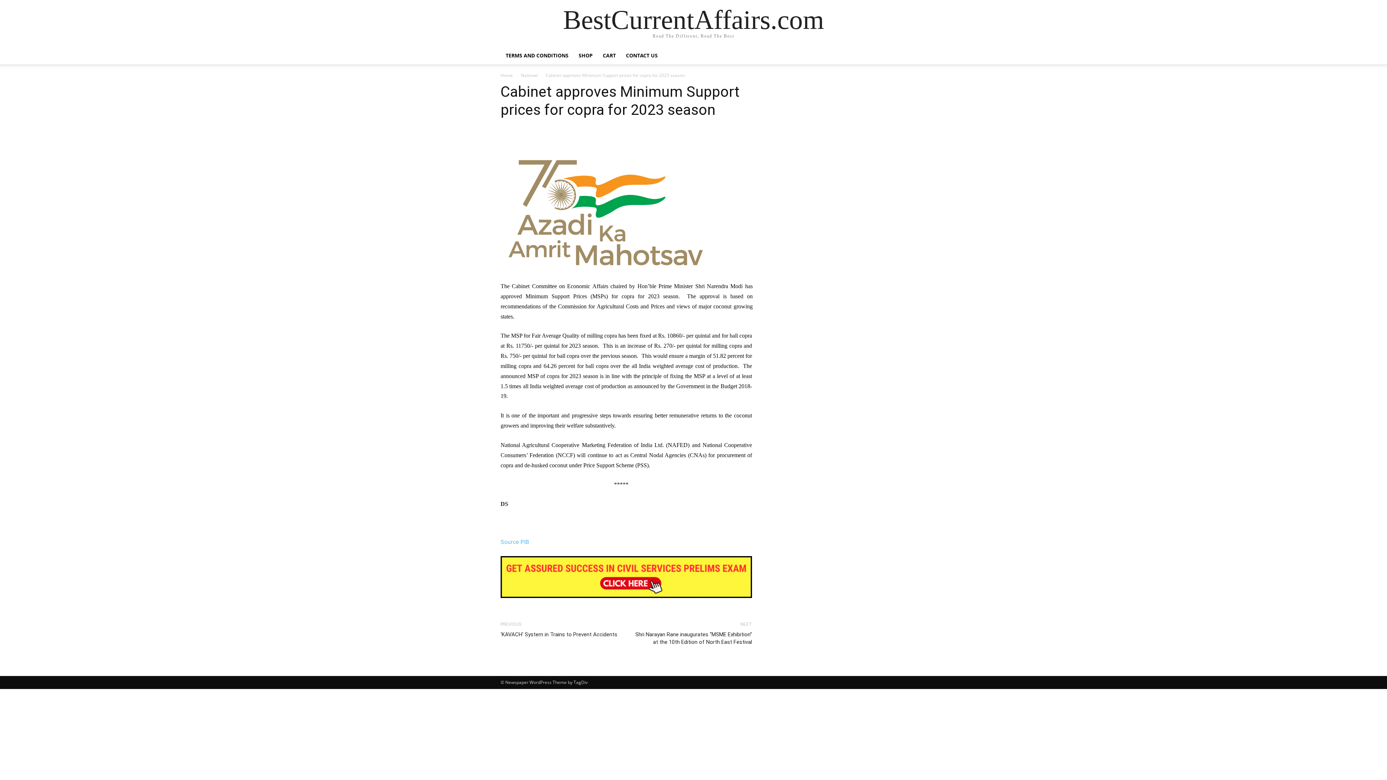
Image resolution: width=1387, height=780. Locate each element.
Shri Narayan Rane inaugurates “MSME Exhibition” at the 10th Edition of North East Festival (693, 638)
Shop (586, 55)
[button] (877, 56)
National (529, 75)
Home (507, 75)
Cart (609, 55)
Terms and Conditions (537, 55)
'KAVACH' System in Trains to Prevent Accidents (559, 634)
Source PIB (515, 541)
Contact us (642, 55)
